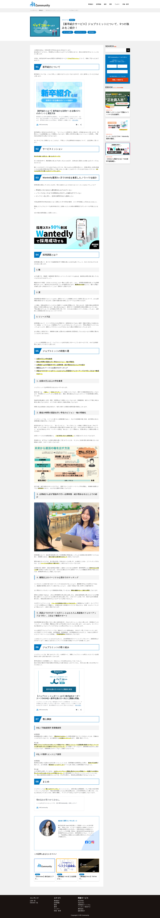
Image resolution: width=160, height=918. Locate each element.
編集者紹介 (81, 910)
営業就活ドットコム (84, 904)
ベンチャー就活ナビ (84, 906)
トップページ (33, 10)
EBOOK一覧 (34, 902)
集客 (105, 4)
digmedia (81, 902)
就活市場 (81, 900)
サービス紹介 (68, 32)
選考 (110, 4)
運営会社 (81, 908)
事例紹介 (90, 4)
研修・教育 (126, 4)
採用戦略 (98, 4)
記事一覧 (33, 900)
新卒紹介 (91, 32)
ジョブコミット (80, 32)
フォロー (117, 4)
